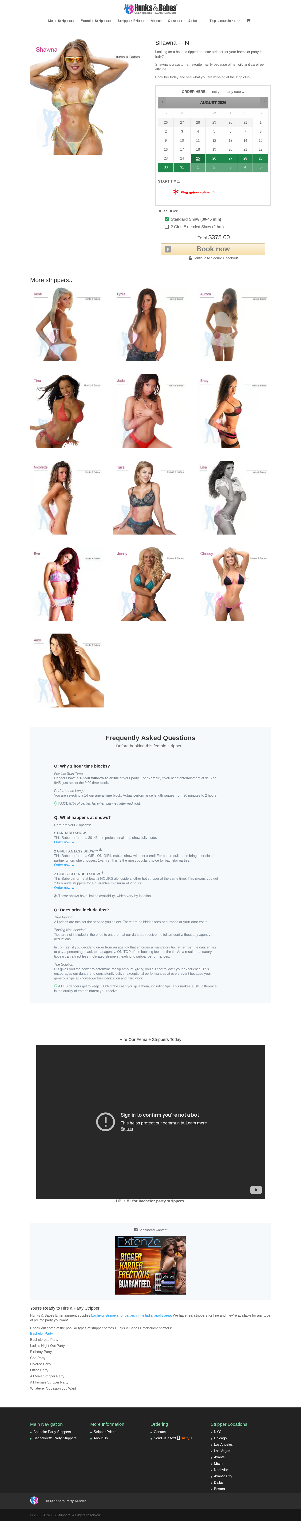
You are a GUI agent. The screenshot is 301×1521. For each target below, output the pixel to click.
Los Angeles (223, 1444)
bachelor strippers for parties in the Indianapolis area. (131, 1315)
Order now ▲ (64, 842)
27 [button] (231, 160)
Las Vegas (222, 1451)
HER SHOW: (168, 211)
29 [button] (260, 160)
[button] (162, 102)
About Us (101, 1438)
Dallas (219, 1482)
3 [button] (231, 168)
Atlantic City (223, 1476)
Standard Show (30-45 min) (196, 219)
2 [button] (214, 168)
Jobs (192, 21)
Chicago (220, 1438)
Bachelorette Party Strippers (55, 1438)
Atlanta (219, 1457)
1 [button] (198, 168)
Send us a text (173, 1438)
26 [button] (214, 160)
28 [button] (243, 160)
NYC (218, 1432)
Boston (219, 1489)
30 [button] (164, 168)
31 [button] (180, 168)
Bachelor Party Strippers (52, 1432)
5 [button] (260, 168)
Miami (218, 1463)
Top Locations (223, 21)
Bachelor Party (41, 1333)
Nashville (221, 1470)
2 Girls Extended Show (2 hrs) (197, 227)
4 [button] (245, 168)
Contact (175, 21)
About (156, 21)
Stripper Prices (131, 21)
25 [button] (197, 160)
